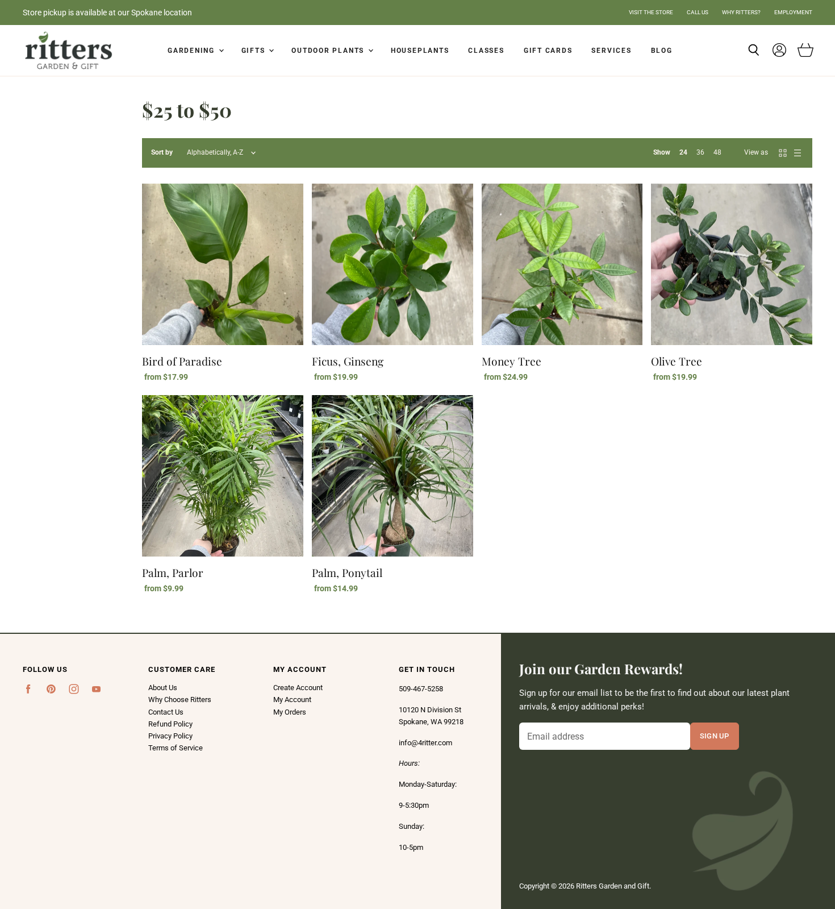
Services (611, 51)
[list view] (797, 153)
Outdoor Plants (329, 51)
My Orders (289, 712)
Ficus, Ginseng (347, 361)
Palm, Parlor (172, 572)
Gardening (193, 51)
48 (717, 152)
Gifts (254, 51)
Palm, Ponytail (347, 572)
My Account (292, 699)
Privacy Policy (170, 736)
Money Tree (511, 361)
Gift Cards (548, 51)
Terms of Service (175, 748)
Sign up (714, 735)
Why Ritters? (741, 12)
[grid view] (782, 153)
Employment (793, 12)
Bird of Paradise (182, 361)
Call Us (697, 12)
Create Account (298, 687)
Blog (662, 51)
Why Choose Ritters (179, 699)
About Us (162, 687)
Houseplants (420, 51)
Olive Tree (676, 361)
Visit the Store (651, 12)
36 (700, 152)
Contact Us (165, 712)
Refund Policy (170, 724)
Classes (486, 51)
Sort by (162, 152)
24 (683, 152)
